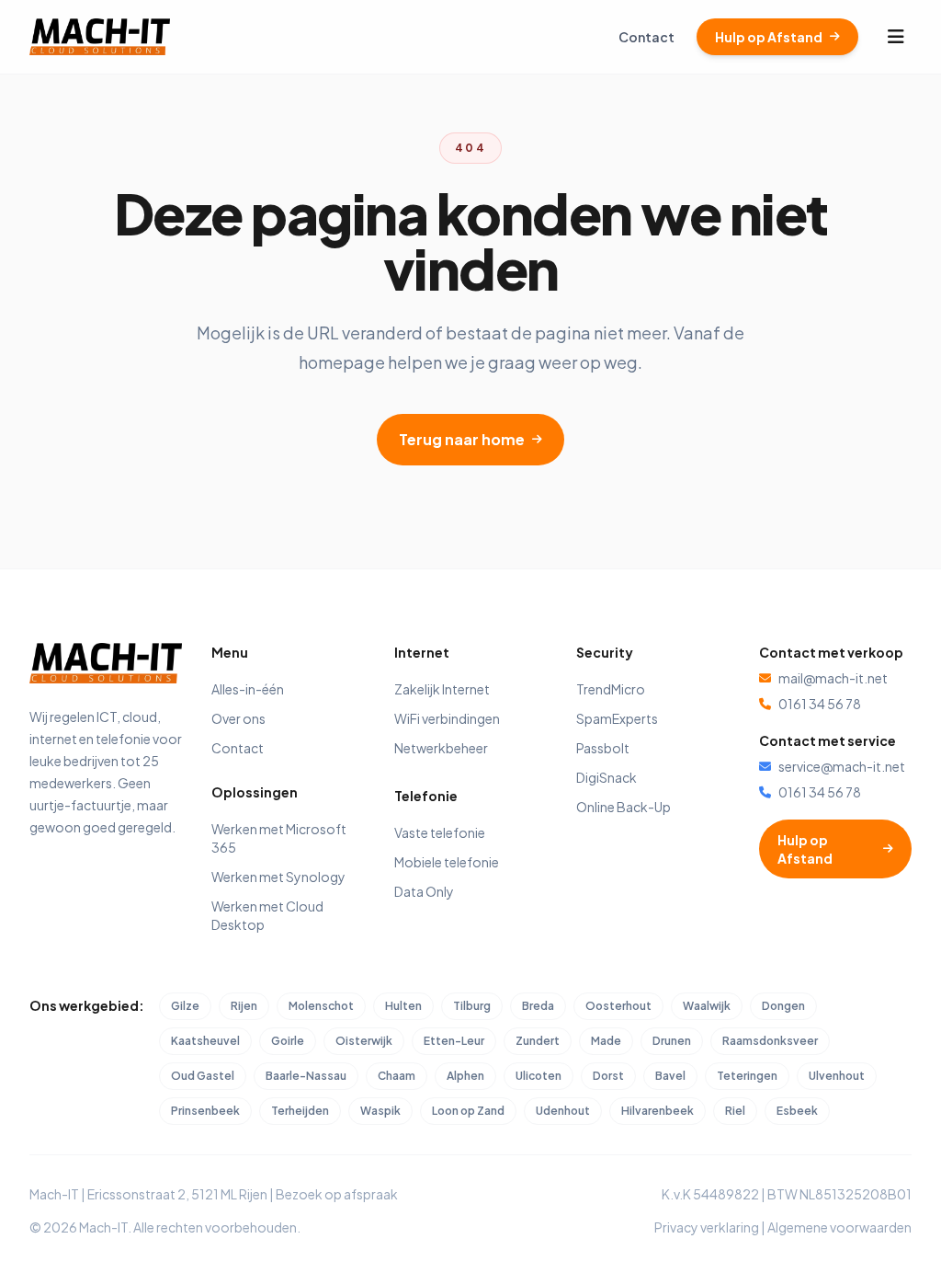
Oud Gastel (202, 1076)
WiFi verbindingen (447, 718)
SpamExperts (617, 718)
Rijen (244, 1006)
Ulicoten (538, 1076)
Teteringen (747, 1076)
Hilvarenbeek (657, 1111)
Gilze (185, 1006)
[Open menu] (896, 37)
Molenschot (321, 1006)
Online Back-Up (623, 806)
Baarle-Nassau (306, 1076)
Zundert (538, 1041)
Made (606, 1041)
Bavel (670, 1076)
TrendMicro (610, 689)
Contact (646, 37)
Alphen (465, 1076)
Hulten (403, 1006)
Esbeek (797, 1111)
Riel (735, 1111)
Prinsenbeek (205, 1111)
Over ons (238, 718)
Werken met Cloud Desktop (267, 915)
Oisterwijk (363, 1041)
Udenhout (563, 1111)
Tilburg (472, 1006)
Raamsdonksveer (770, 1041)
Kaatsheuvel (205, 1041)
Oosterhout (618, 1006)
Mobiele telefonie (446, 862)
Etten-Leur (454, 1041)
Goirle (287, 1041)
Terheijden (300, 1111)
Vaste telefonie (439, 832)
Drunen (671, 1041)
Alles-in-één (247, 689)
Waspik (380, 1111)
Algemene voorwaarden (839, 1227)
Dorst (608, 1076)
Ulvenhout (837, 1076)
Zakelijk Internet (442, 689)
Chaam (396, 1076)
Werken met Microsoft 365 (278, 837)
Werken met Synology (278, 876)
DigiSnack (606, 777)
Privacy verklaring (706, 1227)
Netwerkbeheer (441, 748)
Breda (538, 1006)
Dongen (783, 1006)
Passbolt (602, 748)
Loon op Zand (468, 1111)
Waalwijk (707, 1006)
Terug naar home (462, 439)
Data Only (424, 891)
